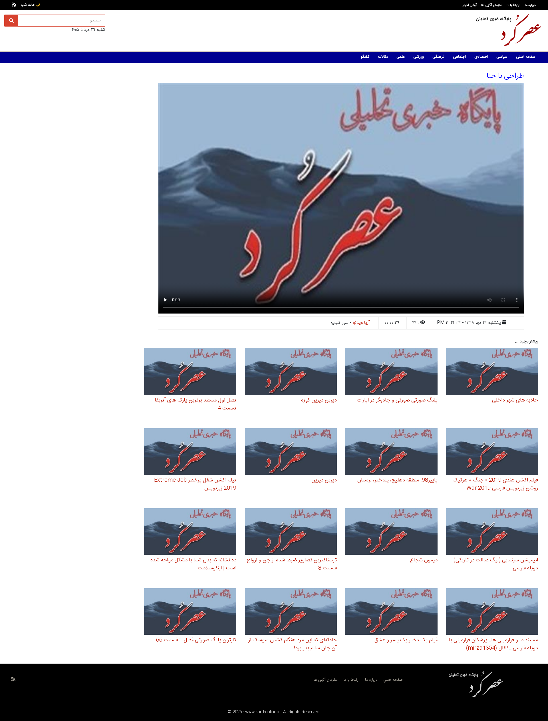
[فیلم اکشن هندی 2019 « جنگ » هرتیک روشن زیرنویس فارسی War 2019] (492, 452)
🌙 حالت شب (30, 5)
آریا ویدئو (361, 323)
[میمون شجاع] (391, 532)
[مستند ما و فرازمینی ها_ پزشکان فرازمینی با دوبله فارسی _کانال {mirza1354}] (492, 612)
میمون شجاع (424, 560)
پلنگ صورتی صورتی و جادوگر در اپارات (397, 400)
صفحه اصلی (525, 56)
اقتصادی (481, 56)
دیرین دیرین (324, 480)
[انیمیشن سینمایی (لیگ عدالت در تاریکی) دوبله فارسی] (492, 532)
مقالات (383, 56)
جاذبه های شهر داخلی (515, 400)
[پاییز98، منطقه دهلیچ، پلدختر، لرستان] (391, 452)
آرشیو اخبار (470, 5)
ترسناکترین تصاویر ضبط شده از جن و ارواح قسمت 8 (292, 564)
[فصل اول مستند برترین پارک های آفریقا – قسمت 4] (190, 372)
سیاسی (501, 56)
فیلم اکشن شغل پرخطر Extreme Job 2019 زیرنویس (195, 484)
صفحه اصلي (392, 679)
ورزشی (418, 56)
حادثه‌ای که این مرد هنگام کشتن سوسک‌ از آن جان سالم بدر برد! (292, 644)
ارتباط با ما (513, 5)
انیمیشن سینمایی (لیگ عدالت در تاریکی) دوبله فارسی (496, 564)
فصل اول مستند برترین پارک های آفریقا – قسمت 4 (193, 404)
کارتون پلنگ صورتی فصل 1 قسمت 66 (196, 640)
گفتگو (365, 56)
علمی (400, 56)
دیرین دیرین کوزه (319, 400)
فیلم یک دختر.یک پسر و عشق (406, 640)
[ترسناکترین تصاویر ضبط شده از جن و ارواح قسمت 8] (291, 532)
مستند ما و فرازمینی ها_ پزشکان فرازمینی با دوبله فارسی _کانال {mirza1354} (493, 644)
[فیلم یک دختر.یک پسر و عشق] (391, 612)
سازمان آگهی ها (491, 5)
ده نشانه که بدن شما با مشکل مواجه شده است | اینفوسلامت (193, 564)
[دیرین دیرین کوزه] (291, 372)
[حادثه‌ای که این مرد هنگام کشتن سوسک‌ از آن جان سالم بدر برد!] (291, 612)
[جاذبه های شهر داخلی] (492, 372)
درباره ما (530, 5)
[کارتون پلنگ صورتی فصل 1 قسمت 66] (190, 612)
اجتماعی (459, 56)
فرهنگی (438, 56)
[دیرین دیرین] (291, 452)
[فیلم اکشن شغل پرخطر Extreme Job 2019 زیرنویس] (190, 452)
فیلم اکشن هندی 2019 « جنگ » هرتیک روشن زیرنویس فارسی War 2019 (495, 484)
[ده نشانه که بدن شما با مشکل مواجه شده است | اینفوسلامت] (190, 532)
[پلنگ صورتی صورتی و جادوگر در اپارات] (391, 372)
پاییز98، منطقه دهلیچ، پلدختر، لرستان (397, 480)
